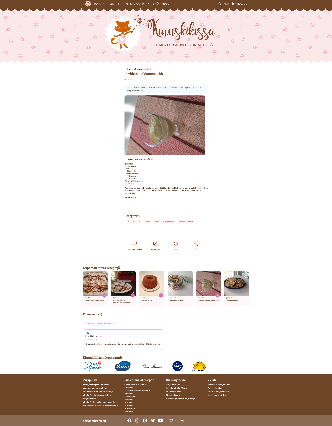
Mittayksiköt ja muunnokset (96, 384)
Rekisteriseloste (173, 391)
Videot (166, 3)
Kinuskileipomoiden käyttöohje (180, 398)
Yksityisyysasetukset (217, 395)
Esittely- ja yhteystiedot (219, 384)
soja (101, 336)
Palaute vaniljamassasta (218, 391)
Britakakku (130, 408)
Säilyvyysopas (89, 398)
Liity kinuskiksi (173, 384)
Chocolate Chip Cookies (136, 384)
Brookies (129, 402)
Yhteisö (153, 3)
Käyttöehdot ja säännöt (176, 388)
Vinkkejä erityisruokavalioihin (97, 395)
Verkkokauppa (135, 3)
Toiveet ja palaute (216, 388)
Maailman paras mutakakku (137, 390)
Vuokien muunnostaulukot (95, 388)
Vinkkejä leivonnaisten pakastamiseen (100, 402)
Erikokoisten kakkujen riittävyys (98, 391)
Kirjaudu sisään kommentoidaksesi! (101, 323)
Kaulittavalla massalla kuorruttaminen (100, 405)
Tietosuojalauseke (174, 395)
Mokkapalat (130, 396)
